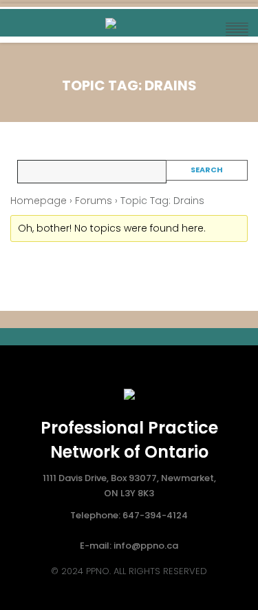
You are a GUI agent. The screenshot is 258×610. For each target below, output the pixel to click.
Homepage (38, 200)
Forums (93, 200)
